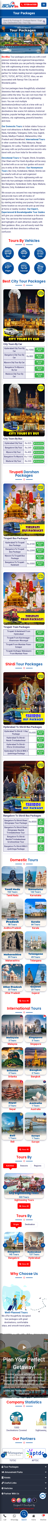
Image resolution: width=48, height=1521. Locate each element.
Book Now (40, 350)
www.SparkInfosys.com (24, 1508)
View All (25, 1001)
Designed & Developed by (24, 1505)
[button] (3, 40)
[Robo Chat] (42, 1495)
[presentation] (5, 1187)
